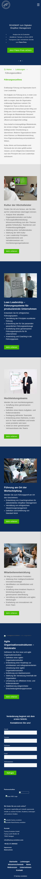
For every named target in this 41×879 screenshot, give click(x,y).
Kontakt (19, 870)
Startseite (13, 862)
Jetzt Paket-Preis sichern (20, 50)
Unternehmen (25, 867)
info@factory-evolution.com (13, 840)
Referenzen (12, 867)
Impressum (8, 847)
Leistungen (20, 69)
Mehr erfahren (11, 251)
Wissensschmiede (15, 864)
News (28, 864)
